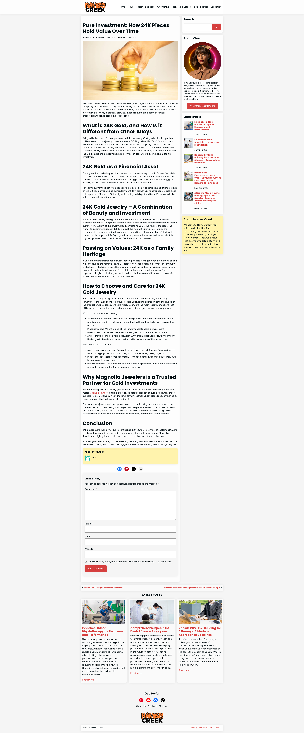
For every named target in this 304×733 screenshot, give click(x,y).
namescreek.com (96, 728)
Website (89, 548)
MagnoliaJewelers (99, 392)
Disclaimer (203, 728)
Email (88, 536)
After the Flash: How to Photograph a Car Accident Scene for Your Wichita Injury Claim (207, 198)
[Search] (216, 27)
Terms (210, 728)
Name (89, 523)
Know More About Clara (202, 105)
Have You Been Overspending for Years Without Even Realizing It (192, 588)
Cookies (218, 728)
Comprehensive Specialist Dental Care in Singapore (206, 142)
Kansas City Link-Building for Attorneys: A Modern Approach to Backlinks (207, 159)
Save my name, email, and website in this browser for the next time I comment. (130, 561)
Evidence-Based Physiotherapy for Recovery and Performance (204, 126)
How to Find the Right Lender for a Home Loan (104, 588)
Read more (88, 679)
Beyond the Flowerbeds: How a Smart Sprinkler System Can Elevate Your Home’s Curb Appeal (207, 177)
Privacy (194, 728)
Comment (91, 489)
